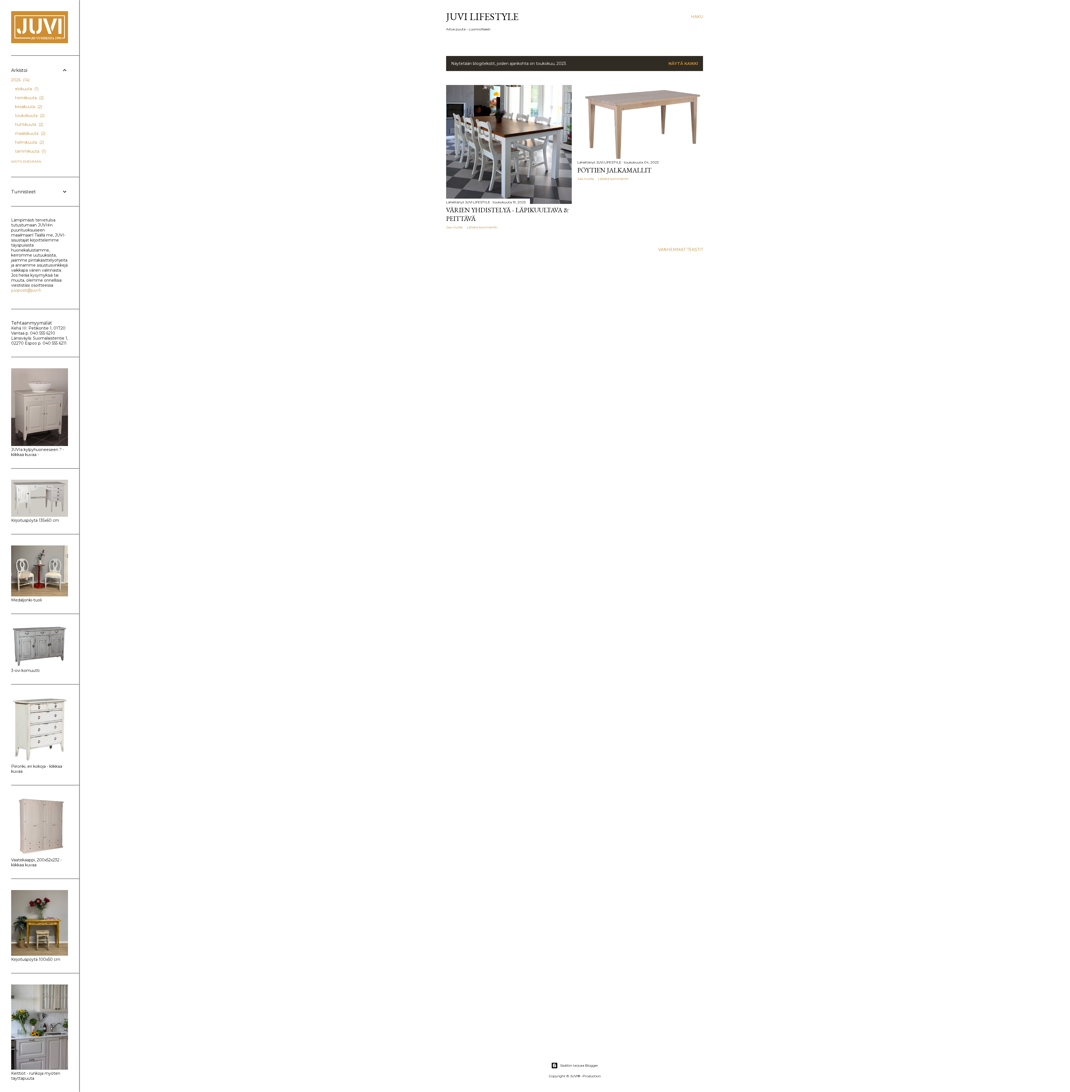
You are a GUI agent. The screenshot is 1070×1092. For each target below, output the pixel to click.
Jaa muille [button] (454, 227)
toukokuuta (29, 115)
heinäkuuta (29, 97)
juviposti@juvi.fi (26, 290)
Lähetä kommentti (482, 227)
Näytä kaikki (683, 63)
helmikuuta (29, 142)
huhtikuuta (28, 124)
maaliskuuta (29, 133)
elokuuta (26, 88)
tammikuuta (30, 151)
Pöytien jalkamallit (614, 170)
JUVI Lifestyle (482, 16)
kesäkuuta (28, 106)
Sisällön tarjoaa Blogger (579, 1065)
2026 (19, 79)
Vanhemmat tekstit (680, 249)
